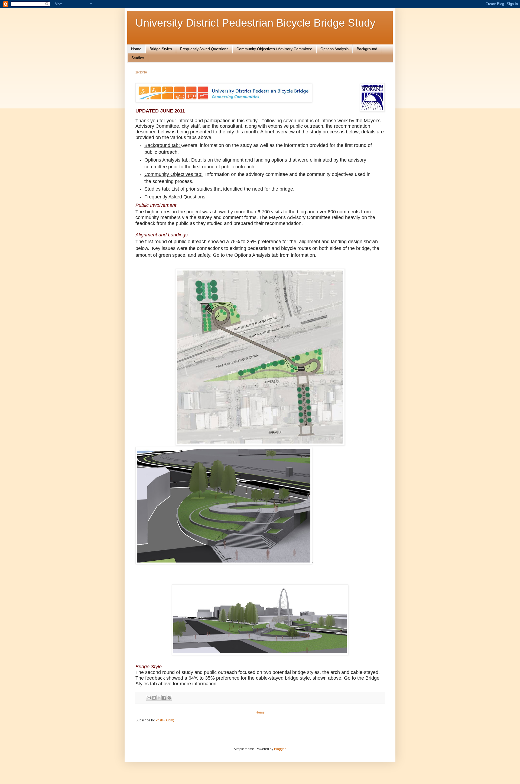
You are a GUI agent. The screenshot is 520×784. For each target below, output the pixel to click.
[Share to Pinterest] (169, 698)
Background (367, 49)
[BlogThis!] (154, 698)
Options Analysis (334, 49)
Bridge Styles (161, 49)
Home (136, 49)
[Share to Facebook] (164, 698)
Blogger (279, 749)
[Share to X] (159, 698)
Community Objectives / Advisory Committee (274, 49)
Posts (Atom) (164, 720)
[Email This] (148, 698)
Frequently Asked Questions (204, 49)
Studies (137, 58)
